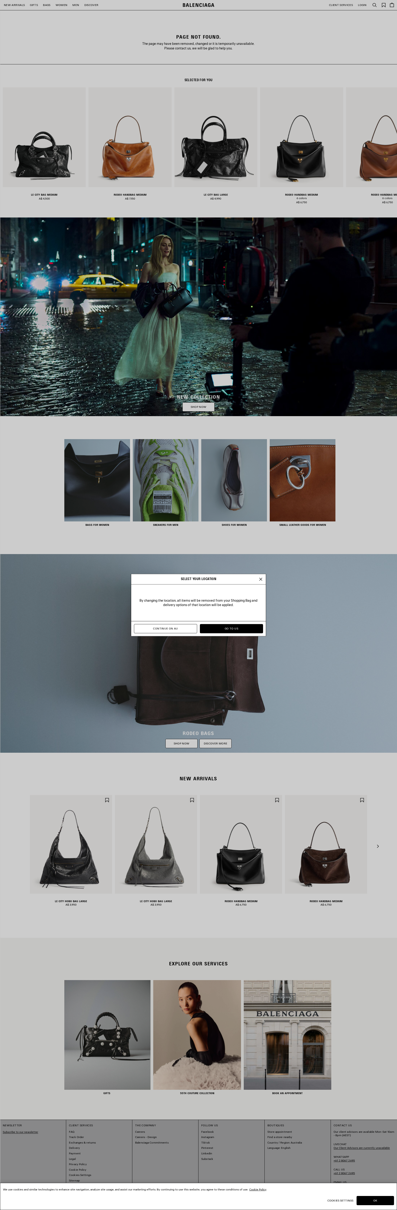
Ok (375, 1200)
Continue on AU (165, 628)
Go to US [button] (231, 628)
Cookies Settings (340, 1200)
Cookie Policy (257, 1189)
